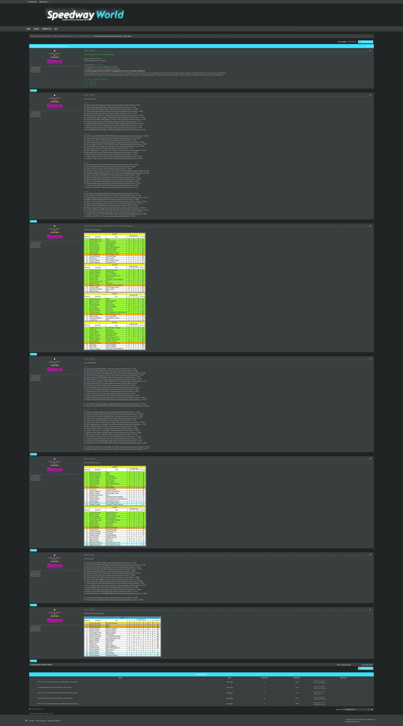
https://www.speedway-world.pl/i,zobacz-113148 (132, 171)
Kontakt (31, 720)
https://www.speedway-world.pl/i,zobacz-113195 (120, 140)
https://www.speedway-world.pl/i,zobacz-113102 (129, 130)
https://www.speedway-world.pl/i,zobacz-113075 (121, 152)
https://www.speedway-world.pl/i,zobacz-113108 (129, 119)
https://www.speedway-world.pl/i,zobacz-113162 (132, 210)
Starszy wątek (35, 664)
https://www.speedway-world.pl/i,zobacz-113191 (129, 117)
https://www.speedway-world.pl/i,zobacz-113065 (122, 181)
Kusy (322, 693)
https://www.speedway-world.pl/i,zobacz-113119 (120, 187)
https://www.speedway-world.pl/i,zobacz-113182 (127, 124)
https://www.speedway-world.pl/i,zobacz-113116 (125, 212)
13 (264, 693)
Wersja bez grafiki (53, 720)
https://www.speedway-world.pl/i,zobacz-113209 (127, 146)
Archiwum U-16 (86, 36)
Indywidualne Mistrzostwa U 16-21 (67, 36)
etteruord (323, 704)
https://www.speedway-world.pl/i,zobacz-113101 (125, 156)
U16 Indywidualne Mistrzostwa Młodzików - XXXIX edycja (54, 687)
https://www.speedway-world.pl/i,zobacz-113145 (128, 142)
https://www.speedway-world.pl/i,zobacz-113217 (130, 144)
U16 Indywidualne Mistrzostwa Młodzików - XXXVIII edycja (54, 698)
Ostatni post (317, 682)
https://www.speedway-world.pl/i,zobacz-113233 (132, 136)
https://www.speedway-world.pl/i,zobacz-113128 (119, 107)
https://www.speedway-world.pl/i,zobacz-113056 (124, 179)
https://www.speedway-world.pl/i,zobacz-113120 (123, 177)
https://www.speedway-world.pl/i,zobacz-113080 (119, 167)
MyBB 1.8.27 (372, 719)
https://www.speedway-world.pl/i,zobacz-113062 (126, 115)
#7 (370, 609)
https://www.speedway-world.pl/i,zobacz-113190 (122, 193)
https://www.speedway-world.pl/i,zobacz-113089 (121, 109)
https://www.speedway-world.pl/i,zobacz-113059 (128, 208)
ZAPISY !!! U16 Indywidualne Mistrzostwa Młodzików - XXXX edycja (57, 682)
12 (264, 682)
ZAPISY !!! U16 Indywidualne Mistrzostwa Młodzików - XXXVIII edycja (57, 703)
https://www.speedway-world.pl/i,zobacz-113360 (121, 165)
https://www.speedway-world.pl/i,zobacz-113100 (129, 150)
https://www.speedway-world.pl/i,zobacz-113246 (125, 158)
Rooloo (357, 722)
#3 (370, 225)
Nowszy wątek (46, 664)
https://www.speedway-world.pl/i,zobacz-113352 (122, 185)
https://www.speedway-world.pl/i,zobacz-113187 (123, 175)
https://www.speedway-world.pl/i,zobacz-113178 (130, 202)
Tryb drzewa (369, 46)
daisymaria (323, 699)
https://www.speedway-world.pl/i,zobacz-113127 (126, 204)
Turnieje (54, 36)
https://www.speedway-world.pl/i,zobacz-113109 (120, 113)
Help (56, 28)
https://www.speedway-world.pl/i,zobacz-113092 (130, 214)
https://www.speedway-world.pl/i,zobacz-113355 (125, 128)
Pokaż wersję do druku (37, 709)
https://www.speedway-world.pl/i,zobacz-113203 (115, 169)
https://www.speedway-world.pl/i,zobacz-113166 (123, 105)
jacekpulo (323, 682)
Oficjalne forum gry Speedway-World (40, 36)
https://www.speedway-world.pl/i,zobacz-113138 (132, 173)
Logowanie (33, 2)
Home (28, 28)
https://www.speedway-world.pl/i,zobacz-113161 (125, 126)
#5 (370, 458)
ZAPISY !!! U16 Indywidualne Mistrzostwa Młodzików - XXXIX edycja (57, 693)
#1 (370, 50)
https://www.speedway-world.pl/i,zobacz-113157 (125, 122)
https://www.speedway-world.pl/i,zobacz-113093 (126, 111)
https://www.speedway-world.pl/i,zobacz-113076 (124, 138)
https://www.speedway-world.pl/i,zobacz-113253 (120, 154)
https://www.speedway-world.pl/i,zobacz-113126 (123, 183)
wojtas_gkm (129, 225)
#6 (370, 554)
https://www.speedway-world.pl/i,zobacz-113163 (124, 195)
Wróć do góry (41, 720)
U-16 (79, 36)
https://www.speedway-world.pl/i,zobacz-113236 (121, 206)
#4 (370, 358)
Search (36, 28)
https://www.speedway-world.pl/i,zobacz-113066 (122, 200)
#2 (370, 95)
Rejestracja (43, 2)
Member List (46, 28)
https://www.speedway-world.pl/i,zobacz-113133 (116, 148)
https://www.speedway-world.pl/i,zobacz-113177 (131, 198)
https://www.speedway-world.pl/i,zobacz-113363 (118, 216)
